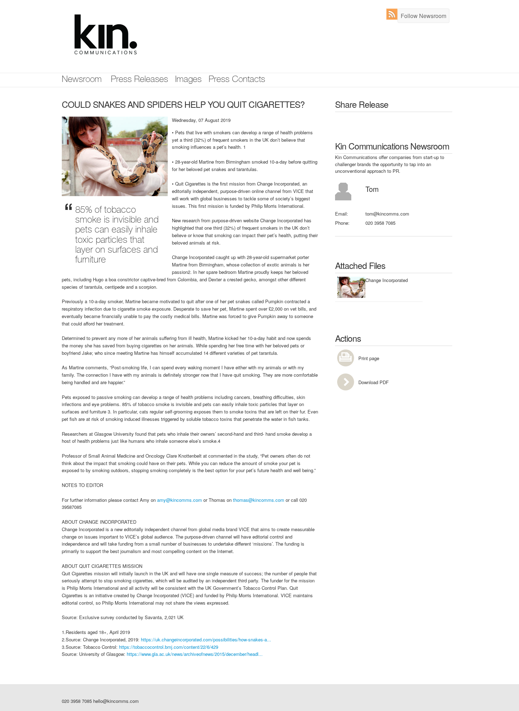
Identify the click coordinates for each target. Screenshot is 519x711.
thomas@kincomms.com (258, 499)
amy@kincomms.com (179, 499)
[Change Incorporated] (115, 155)
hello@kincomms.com (116, 701)
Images (188, 80)
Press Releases (139, 80)
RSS (393, 14)
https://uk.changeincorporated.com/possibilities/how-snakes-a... (206, 639)
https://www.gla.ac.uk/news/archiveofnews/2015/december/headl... (195, 654)
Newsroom (82, 80)
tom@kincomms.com (387, 213)
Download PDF (373, 382)
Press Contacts (237, 80)
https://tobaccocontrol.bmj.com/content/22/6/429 (168, 647)
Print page (368, 358)
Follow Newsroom (423, 16)
